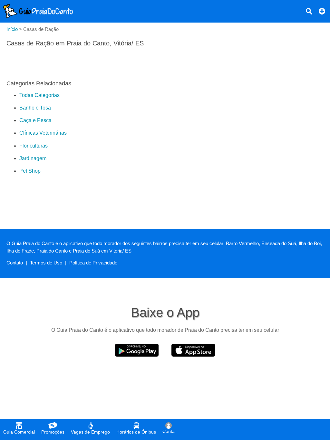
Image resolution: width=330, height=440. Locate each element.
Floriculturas (33, 145)
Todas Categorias (39, 95)
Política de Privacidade (93, 262)
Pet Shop (30, 171)
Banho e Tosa (35, 107)
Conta (168, 431)
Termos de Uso (46, 262)
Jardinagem (32, 158)
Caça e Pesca (35, 120)
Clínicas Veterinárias (43, 133)
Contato (14, 262)
